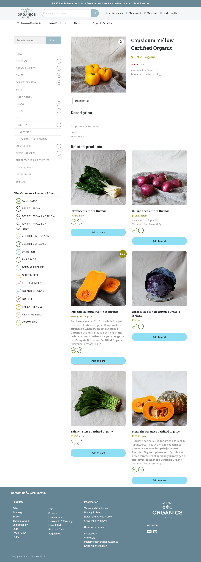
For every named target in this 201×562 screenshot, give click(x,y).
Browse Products (28, 23)
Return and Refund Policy (98, 516)
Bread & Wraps (21, 520)
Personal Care (56, 529)
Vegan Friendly (30, 314)
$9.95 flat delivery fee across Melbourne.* (99, 3)
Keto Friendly (29, 283)
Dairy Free (26, 251)
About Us (79, 23)
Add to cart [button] (98, 232)
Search (53, 40)
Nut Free (25, 299)
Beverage (18, 512)
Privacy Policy (92, 512)
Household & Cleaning (60, 521)
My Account (90, 533)
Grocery (52, 513)
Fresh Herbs (19, 532)
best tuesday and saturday (31, 226)
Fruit (50, 509)
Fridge (16, 537)
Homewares (55, 517)
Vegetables (54, 533)
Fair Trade (26, 259)
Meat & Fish (55, 525)
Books (16, 516)
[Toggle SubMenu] (59, 61)
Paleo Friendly (30, 306)
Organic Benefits (102, 23)
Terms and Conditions (96, 508)
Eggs (15, 528)
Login (174, 12)
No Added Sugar (30, 291)
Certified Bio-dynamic (34, 236)
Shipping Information (95, 520)
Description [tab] (82, 101)
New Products (57, 23)
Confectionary (20, 524)
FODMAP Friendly (31, 267)
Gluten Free (27, 275)
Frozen (16, 541)
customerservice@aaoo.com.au (101, 541)
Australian (27, 200)
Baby (15, 508)
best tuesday (28, 208)
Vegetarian (26, 322)
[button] (121, 42)
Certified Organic (31, 243)
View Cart (89, 537)
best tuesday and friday (36, 216)
